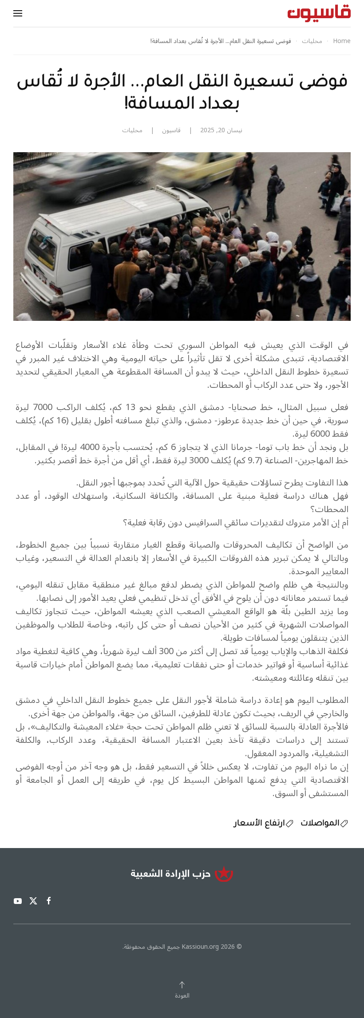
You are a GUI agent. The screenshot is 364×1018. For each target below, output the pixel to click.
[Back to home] (319, 13)
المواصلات (320, 824)
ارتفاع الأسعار (259, 824)
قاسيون (171, 130)
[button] (17, 13)
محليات (132, 130)
